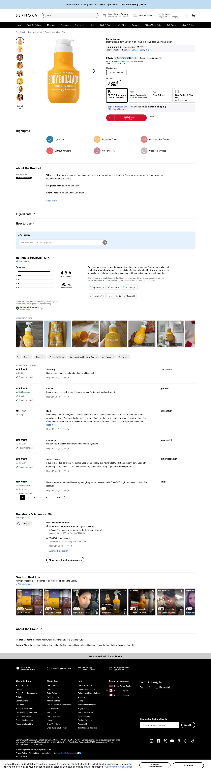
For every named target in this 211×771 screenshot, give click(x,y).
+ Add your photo (24, 584)
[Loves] (186, 15)
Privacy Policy (21, 753)
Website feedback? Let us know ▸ (105, 656)
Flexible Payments (85, 720)
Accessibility (83, 724)
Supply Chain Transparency (27, 693)
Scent (142, 50)
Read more (51, 424)
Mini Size (122, 25)
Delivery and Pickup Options (89, 693)
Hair (92, 25)
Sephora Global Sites (24, 708)
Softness (149, 50)
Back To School (34, 25)
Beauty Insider (52, 685)
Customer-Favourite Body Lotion (102, 645)
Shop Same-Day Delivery (57, 727)
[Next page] (64, 497)
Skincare (65, 25)
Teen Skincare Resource (87, 727)
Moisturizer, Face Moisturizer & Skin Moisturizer (63, 639)
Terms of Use (34, 753)
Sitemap (57, 753)
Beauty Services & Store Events (59, 704)
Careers (19, 689)
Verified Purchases (57, 357)
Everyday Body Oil (126, 645)
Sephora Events (22, 700)
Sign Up (188, 725)
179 (58, 497)
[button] (104, 767)
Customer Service (85, 685)
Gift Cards (171, 25)
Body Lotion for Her (57, 645)
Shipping (81, 697)
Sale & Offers (188, 25)
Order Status (52, 693)
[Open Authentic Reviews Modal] (41, 308)
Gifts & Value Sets (153, 25)
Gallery (50, 689)
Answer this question (58, 550)
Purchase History (53, 697)
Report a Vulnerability (24, 724)
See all (20, 107)
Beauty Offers (52, 712)
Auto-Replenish (53, 708)
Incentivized (147, 345)
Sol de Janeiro (113, 39)
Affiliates (19, 697)
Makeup (51, 25)
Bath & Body (106, 25)
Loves (49, 720)
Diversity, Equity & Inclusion (26, 712)
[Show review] (29, 334)
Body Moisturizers (35, 32)
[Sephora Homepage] (26, 15)
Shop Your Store (53, 724)
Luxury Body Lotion (39, 645)
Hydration (135, 50)
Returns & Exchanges (86, 689)
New (19, 25)
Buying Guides (83, 708)
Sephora (37, 639)
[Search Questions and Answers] (18, 523)
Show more (51, 200)
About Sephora (22, 685)
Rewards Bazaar (53, 716)
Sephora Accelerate (23, 716)
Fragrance (79, 25)
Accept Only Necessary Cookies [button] (155, 765)
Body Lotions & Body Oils (55, 32)
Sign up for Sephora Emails (153, 719)
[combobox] (70, 15)
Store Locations (84, 716)
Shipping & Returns (116, 109)
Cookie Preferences (69, 753)
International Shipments (87, 704)
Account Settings (53, 700)
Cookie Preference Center (118, 766)
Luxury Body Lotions (77, 645)
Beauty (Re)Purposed (24, 720)
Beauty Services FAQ (86, 712)
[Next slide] (93, 71)
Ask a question (129, 47)
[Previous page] (16, 497)
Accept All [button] (188, 765)
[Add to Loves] (152, 118)
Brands (135, 25)
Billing (80, 700)
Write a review (22, 261)
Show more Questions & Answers (65, 560)
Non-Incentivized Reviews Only (82, 357)
